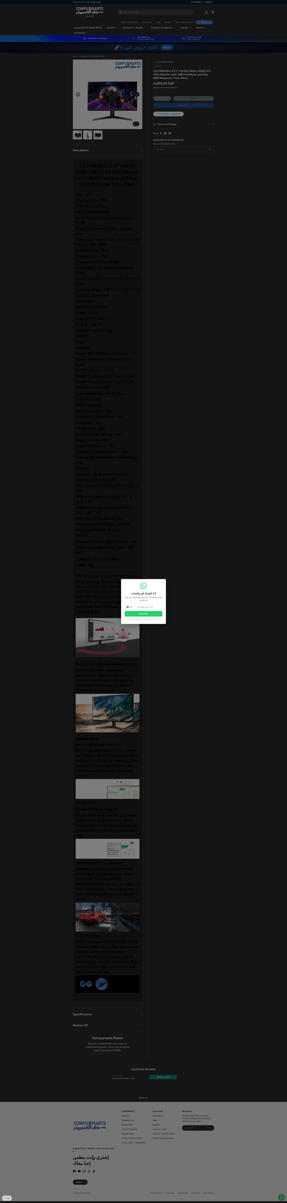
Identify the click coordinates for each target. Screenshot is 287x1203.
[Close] (163, 582)
